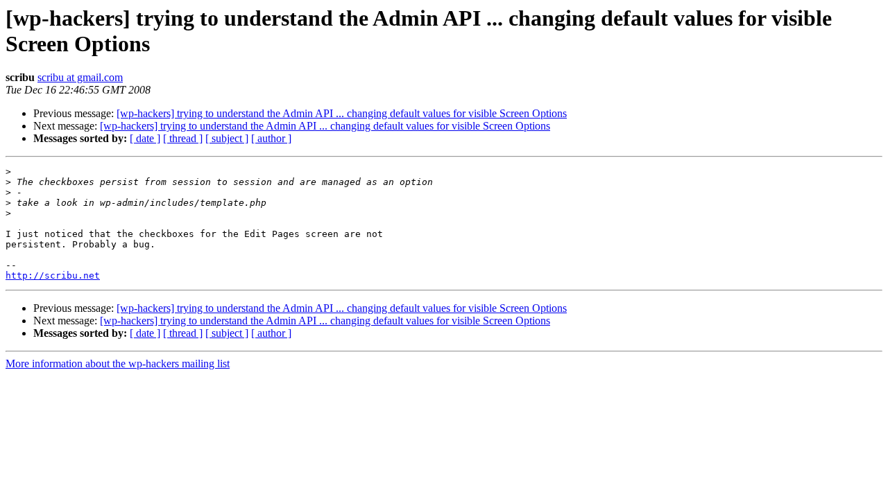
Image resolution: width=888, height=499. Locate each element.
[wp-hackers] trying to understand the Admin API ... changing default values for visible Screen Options (342, 113)
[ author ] (271, 138)
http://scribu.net (53, 275)
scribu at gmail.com (80, 77)
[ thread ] (183, 138)
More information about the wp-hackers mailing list (118, 363)
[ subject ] (226, 138)
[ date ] (145, 138)
